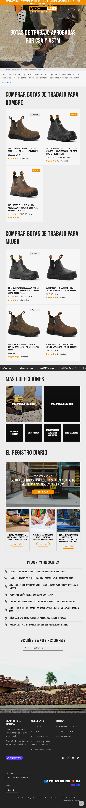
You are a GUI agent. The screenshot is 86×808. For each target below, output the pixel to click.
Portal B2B (35, 731)
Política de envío (67, 800)
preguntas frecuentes (39, 736)
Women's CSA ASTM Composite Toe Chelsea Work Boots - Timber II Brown (61, 345)
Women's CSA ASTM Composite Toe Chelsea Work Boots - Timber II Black (61, 289)
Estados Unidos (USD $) (17, 777)
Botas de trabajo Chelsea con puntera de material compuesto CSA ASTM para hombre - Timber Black (61, 151)
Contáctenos (36, 726)
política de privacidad (64, 731)
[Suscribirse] (60, 648)
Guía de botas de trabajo (41, 749)
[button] (6, 9)
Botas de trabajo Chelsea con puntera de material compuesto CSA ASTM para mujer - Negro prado (24, 291)
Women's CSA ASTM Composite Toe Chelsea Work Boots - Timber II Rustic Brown (23, 347)
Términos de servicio (64, 736)
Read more (6, 82)
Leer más (43, 492)
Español (11, 790)
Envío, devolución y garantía (67, 726)
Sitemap (77, 800)
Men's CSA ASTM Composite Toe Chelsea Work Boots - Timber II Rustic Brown (24, 150)
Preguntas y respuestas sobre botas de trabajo (40, 743)
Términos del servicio (73, 798)
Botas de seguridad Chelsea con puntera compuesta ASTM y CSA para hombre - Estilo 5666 (23, 208)
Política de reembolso (40, 798)
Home (8, 69)
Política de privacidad (57, 798)
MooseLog (27, 798)
